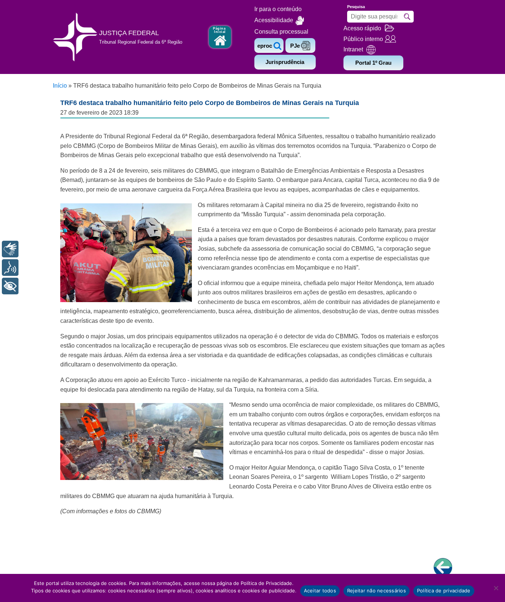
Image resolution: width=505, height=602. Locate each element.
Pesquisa (356, 6)
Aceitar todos (320, 590)
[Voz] (10, 267)
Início (60, 85)
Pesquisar (407, 16)
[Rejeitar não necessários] (495, 588)
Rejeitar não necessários (376, 590)
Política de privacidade (444, 590)
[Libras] (10, 249)
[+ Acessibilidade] (10, 286)
